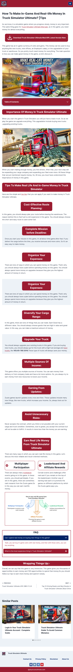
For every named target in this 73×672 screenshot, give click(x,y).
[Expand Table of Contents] (67, 102)
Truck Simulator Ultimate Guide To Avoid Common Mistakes (52, 630)
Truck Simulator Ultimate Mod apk (35, 27)
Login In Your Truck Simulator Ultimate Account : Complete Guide (17, 630)
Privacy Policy (41, 659)
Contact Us (27, 659)
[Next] (68, 622)
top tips (24, 194)
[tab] (32, 640)
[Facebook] (31, 664)
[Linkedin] (38, 664)
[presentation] (18, 614)
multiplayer (27, 473)
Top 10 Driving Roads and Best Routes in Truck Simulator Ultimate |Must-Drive (56, 586)
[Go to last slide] (5, 622)
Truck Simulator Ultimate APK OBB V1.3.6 (17, 584)
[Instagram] (34, 664)
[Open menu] (70, 3)
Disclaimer (54, 659)
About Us (65, 659)
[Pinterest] (42, 664)
